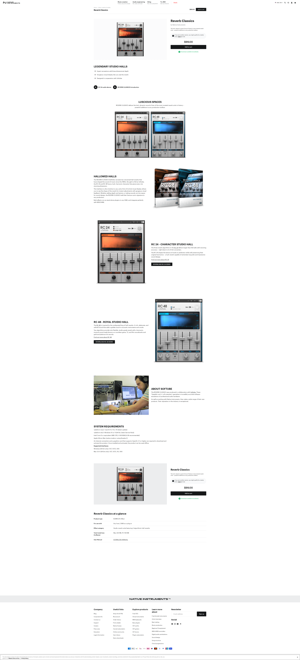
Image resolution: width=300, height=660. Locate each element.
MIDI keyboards (136, 619)
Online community (118, 632)
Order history (117, 619)
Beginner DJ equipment (159, 628)
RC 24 (176, 247)
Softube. (193, 392)
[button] (102, 87)
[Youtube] (178, 624)
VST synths (135, 625)
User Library (116, 635)
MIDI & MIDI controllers (158, 631)
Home (95, 7)
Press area (97, 629)
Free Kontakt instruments (159, 616)
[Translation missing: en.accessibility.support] (288, 2)
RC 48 (99, 325)
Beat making (155, 622)
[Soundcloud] (180, 624)
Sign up (201, 614)
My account (116, 616)
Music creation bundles (104, 7)
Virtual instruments (138, 616)
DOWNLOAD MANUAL (120, 539)
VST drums (135, 632)
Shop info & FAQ (118, 613)
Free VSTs (135, 613)
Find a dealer (117, 622)
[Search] (285, 2)
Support (96, 622)
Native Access (117, 625)
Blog (95, 613)
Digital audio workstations (159, 634)
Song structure (156, 640)
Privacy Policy (25, 658)
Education (97, 632)
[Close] (297, 657)
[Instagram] (175, 624)
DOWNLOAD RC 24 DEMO (161, 264)
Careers (96, 625)
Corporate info (98, 616)
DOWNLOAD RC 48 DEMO (104, 342)
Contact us (97, 619)
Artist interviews (156, 619)
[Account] (291, 2)
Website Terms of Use (14, 658)
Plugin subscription (138, 635)
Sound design (156, 637)
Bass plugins (136, 622)
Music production (157, 625)
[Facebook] (172, 624)
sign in (179, 36)
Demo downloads (118, 638)
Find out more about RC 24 (160, 259)
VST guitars (135, 629)
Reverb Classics (101, 10)
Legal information (99, 635)
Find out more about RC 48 (103, 337)
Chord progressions (158, 643)
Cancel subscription (119, 629)
